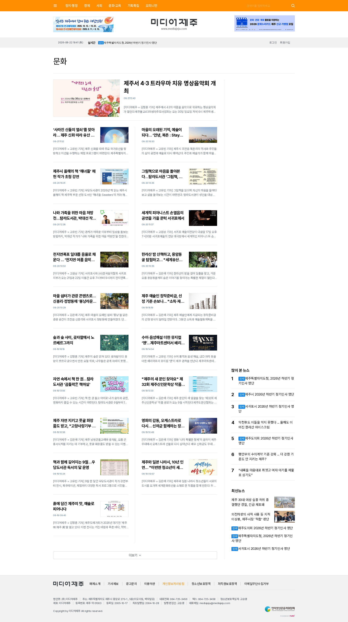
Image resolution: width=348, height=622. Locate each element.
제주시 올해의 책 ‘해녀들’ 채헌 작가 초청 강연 (74, 174)
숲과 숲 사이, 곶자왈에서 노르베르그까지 (73, 340)
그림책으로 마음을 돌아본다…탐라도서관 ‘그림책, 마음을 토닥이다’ (162, 174)
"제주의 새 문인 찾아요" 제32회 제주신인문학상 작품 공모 (162, 382)
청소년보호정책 (201, 584)
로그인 (273, 42)
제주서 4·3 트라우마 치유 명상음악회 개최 (170, 87)
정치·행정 (71, 6)
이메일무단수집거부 (256, 584)
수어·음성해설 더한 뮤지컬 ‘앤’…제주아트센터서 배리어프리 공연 (163, 340)
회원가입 (285, 42)
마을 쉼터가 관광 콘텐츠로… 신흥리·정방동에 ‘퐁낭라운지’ (74, 299)
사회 (99, 6)
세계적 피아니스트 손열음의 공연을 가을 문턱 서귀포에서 (163, 216)
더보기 (133, 555)
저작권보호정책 (227, 584)
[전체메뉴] (55, 5)
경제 (87, 6)
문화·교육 (115, 6)
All (82, 611)
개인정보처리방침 (173, 584)
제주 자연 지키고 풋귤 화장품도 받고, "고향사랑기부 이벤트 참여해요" (74, 423)
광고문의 (131, 584)
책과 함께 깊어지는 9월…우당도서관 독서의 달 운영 (74, 465)
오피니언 (151, 6)
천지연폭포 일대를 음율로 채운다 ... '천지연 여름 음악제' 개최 (74, 257)
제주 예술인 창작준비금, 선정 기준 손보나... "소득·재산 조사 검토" (163, 299)
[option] (136, 42)
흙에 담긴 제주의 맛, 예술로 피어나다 (73, 506)
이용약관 (149, 584)
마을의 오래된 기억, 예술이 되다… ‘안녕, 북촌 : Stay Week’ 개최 (162, 132)
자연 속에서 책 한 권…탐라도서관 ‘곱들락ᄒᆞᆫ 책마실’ (73, 382)
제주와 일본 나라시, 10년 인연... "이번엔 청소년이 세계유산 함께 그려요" (162, 465)
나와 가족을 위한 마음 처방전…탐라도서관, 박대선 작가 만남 (74, 216)
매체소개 (94, 584)
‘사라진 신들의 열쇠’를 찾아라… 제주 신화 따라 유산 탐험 (73, 132)
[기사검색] (293, 6)
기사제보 (113, 584)
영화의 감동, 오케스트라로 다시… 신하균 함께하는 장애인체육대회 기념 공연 (163, 423)
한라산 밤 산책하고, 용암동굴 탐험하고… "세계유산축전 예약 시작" (162, 257)
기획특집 (133, 6)
